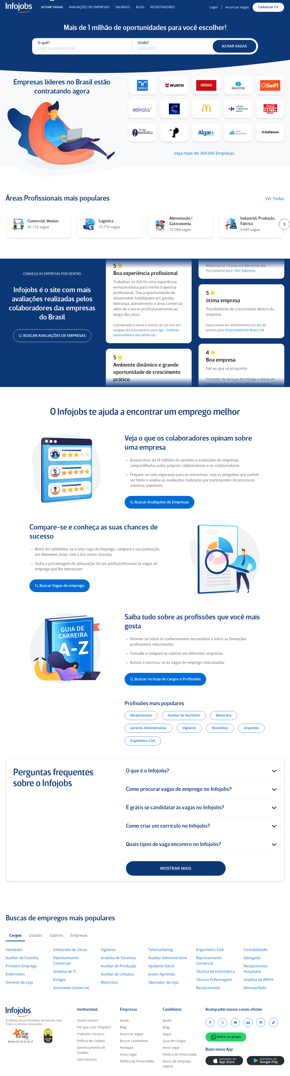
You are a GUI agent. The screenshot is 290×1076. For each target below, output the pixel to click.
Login (214, 7)
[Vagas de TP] (174, 132)
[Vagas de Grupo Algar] (206, 132)
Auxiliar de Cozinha (22, 957)
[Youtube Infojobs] (235, 1022)
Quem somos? (87, 1020)
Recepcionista (208, 987)
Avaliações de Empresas (89, 7)
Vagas (167, 1034)
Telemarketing (160, 949)
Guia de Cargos (174, 1041)
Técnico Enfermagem (214, 979)
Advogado (252, 957)
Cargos (15, 935)
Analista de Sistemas (118, 957)
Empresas (78, 935)
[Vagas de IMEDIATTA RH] (142, 132)
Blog (140, 7)
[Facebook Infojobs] (210, 1022)
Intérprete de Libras (70, 949)
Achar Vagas (52, 7)
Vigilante (108, 949)
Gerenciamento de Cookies (91, 1050)
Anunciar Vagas (237, 7)
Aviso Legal (128, 1054)
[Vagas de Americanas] (206, 85)
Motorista (109, 982)
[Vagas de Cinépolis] (174, 109)
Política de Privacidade (137, 1061)
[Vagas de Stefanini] (270, 132)
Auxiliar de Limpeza (117, 974)
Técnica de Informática (215, 971)
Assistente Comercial (71, 987)
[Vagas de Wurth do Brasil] (174, 85)
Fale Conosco (87, 1059)
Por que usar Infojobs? (94, 1027)
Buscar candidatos (134, 1041)
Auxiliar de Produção (118, 965)
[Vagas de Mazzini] (238, 85)
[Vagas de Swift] (270, 85)
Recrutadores (162, 7)
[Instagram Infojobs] (260, 1022)
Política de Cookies (91, 1041)
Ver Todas (274, 198)
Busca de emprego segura (177, 1063)
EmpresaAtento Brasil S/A (244, 320)
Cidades (35, 935)
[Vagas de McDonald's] (206, 109)
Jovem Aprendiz (161, 974)
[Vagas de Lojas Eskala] (142, 109)
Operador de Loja (163, 982)
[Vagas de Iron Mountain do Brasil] (238, 132)
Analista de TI (64, 971)
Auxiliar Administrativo (167, 957)
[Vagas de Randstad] (142, 85)
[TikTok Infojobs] (273, 1022)
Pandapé (126, 1047)
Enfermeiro (15, 974)
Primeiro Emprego (21, 965)
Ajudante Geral (161, 965)
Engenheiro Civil (209, 949)
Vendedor (14, 949)
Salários (122, 7)
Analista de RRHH (258, 979)
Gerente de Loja (19, 982)
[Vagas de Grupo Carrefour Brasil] (238, 109)
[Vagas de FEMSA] (270, 109)
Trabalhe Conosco (90, 1034)
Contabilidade (255, 949)
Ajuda (124, 1020)
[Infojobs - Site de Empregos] (19, 7)
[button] (234, 46)
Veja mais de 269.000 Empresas (204, 153)
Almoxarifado (255, 987)
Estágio (59, 979)
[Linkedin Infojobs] (248, 1022)
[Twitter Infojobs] (222, 1022)
